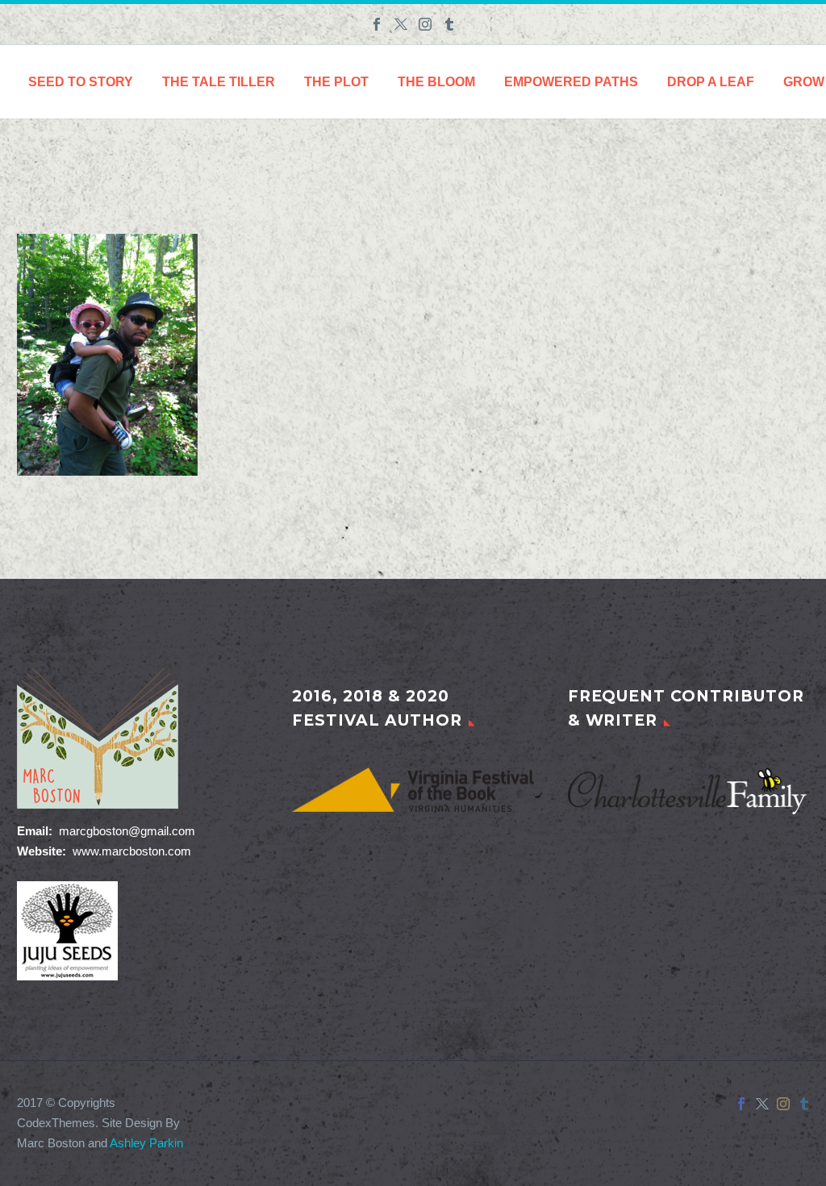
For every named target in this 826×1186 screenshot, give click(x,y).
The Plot (336, 82)
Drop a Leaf (710, 82)
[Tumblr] (449, 24)
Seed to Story (80, 82)
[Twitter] (401, 24)
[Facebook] (377, 24)
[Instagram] (425, 24)
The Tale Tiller (218, 82)
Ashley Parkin (146, 1143)
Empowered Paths (571, 82)
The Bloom (436, 82)
